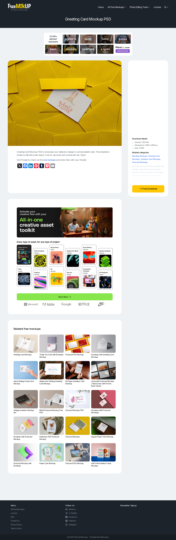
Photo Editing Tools (139, 7)
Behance (72, 509)
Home (101, 7)
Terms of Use (16, 528)
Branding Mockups (139, 156)
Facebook (73, 517)
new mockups (49, 160)
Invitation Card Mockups (150, 159)
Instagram (73, 524)
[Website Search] (165, 7)
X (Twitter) (73, 513)
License (157, 7)
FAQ (12, 517)
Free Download (149, 189)
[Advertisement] (64, 180)
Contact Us (15, 521)
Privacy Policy (16, 524)
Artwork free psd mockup (150, 169)
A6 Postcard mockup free (142, 166)
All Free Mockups (116, 7)
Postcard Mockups (140, 162)
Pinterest (72, 521)
